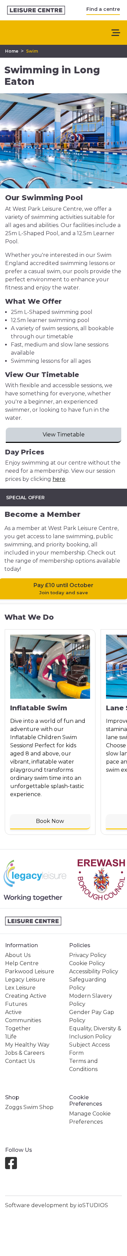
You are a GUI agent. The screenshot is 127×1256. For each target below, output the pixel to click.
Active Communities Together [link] (23, 1020)
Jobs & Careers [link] (24, 1053)
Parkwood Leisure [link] (29, 971)
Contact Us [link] (20, 1061)
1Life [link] (11, 1036)
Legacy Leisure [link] (25, 979)
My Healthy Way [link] (27, 1045)
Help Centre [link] (22, 963)
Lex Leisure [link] (20, 988)
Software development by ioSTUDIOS (56, 1205)
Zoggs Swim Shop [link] (29, 1107)
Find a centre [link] (103, 9)
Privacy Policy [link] (87, 955)
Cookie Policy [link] (87, 963)
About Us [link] (17, 955)
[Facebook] (13, 1166)
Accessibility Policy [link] (93, 971)
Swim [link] (32, 51)
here (58, 479)
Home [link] (11, 51)
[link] (36, 10)
